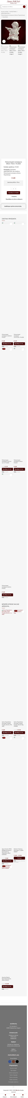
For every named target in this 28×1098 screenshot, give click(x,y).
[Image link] (13, 1014)
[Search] (24, 6)
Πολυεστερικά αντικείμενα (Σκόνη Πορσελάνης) (13, 15)
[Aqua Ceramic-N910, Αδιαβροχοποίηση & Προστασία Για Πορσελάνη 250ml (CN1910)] (7, 792)
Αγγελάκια (5, 17)
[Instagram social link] (13, 1061)
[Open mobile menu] (1, 2)
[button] (7, 343)
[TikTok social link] (17, 1061)
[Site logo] (13, 2)
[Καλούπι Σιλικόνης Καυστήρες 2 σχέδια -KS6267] (19, 792)
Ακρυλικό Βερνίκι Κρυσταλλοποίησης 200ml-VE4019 (6, 979)
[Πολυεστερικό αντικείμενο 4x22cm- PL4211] (7, 528)
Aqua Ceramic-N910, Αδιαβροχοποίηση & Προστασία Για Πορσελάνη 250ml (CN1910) (7, 851)
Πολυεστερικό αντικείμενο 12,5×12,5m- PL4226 (19, 336)
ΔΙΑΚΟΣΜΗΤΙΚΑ (5, 13)
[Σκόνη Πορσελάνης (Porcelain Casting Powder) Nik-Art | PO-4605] (7, 665)
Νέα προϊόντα (16, 171)
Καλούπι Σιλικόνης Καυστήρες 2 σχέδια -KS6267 (19, 850)
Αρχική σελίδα (4, 11)
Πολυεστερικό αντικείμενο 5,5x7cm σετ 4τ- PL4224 (6, 461)
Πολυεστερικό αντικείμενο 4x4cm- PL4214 (18, 461)
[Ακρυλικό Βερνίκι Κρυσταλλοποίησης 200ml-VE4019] (7, 920)
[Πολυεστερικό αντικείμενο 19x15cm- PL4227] (7, 277)
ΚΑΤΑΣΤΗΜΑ (13, 11)
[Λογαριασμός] (25, 2)
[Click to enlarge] (4, 41)
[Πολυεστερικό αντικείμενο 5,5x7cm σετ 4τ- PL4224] (7, 403)
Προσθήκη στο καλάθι (13, 192)
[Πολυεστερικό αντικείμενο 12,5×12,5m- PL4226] (19, 277)
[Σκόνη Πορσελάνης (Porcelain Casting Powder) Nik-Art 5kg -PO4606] (19, 665)
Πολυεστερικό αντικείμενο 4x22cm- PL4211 (6, 587)
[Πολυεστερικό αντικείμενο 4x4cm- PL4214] (19, 403)
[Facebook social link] (9, 1061)
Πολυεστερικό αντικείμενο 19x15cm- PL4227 (7, 336)
